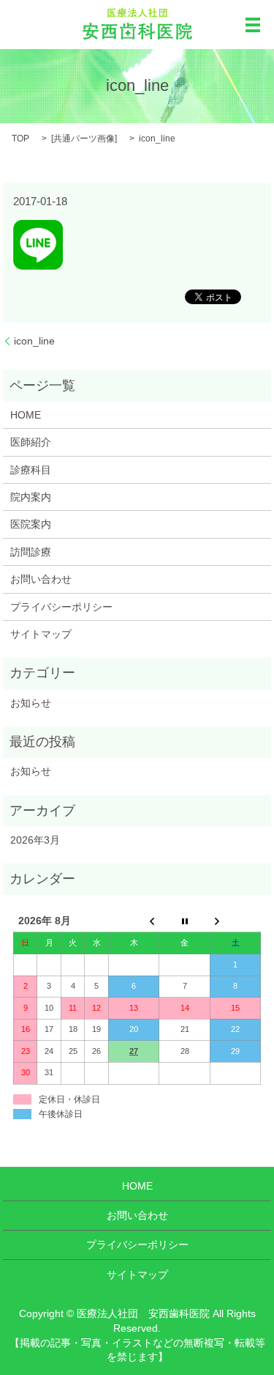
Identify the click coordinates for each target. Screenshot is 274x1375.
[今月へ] (184, 921)
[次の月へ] (235, 921)
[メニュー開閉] (253, 25)
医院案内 (30, 524)
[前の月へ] (133, 921)
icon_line (34, 341)
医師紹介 (30, 442)
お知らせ (30, 703)
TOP (20, 138)
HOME (25, 415)
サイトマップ (41, 634)
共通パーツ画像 (84, 138)
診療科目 (30, 470)
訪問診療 (30, 552)
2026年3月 (35, 840)
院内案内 (30, 497)
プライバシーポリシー (61, 607)
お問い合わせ (41, 579)
